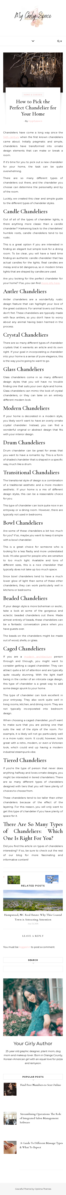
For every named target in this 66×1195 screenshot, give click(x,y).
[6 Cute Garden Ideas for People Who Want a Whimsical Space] (10, 877)
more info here (50, 283)
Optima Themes (43, 1189)
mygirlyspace (35, 121)
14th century (11, 137)
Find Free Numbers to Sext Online (41, 1085)
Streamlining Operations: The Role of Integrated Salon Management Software (40, 1118)
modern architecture (38, 656)
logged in (24, 947)
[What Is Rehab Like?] (55, 876)
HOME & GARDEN (33, 95)
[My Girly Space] (33, 17)
